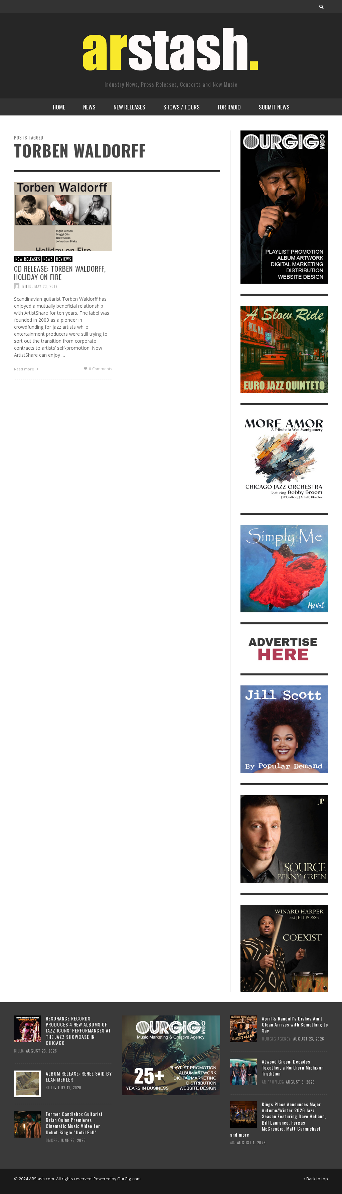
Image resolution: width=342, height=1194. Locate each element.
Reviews (63, 258)
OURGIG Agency (276, 1038)
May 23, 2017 (46, 286)
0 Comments (100, 368)
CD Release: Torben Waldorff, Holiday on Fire (60, 272)
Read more (24, 368)
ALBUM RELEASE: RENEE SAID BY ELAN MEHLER (79, 1076)
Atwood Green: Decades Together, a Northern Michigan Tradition (293, 1067)
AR (232, 1142)
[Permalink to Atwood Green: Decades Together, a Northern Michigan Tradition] (243, 1071)
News (48, 258)
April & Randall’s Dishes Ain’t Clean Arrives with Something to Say (295, 1024)
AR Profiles (272, 1081)
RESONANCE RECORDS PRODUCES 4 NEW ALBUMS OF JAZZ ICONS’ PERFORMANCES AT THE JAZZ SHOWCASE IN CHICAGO (78, 1030)
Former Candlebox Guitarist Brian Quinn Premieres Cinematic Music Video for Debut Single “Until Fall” (74, 1123)
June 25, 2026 (73, 1140)
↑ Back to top (315, 1178)
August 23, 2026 (41, 1051)
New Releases (27, 258)
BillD (27, 286)
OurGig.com (129, 1178)
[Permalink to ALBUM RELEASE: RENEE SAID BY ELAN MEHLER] (27, 1083)
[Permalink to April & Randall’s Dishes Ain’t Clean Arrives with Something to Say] (243, 1028)
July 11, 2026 (69, 1088)
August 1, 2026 (251, 1142)
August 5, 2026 (300, 1081)
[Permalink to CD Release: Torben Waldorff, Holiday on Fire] (63, 216)
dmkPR (52, 1140)
